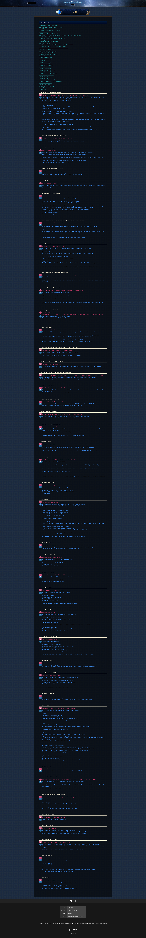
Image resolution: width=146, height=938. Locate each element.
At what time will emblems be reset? (49, 30)
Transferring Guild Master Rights (49, 25)
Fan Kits (46, 923)
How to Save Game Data (46, 75)
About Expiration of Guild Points (48, 41)
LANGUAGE (32, 3)
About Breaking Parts (45, 83)
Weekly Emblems (44, 56)
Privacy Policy (91, 923)
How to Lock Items (44, 67)
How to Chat (43, 60)
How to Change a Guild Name (48, 73)
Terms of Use (76, 923)
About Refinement (44, 87)
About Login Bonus (44, 84)
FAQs (50, 923)
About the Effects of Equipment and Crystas (52, 38)
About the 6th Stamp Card (47, 86)
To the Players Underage (101, 923)
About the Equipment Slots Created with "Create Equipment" (57, 44)
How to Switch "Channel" (46, 65)
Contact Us (55, 923)
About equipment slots (45, 57)
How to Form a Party (45, 68)
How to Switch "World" (45, 63)
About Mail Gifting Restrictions (48, 54)
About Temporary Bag (45, 28)
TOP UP (41, 923)
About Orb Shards (44, 43)
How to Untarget (44, 78)
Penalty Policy (83, 923)
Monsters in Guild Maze (46, 49)
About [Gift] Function (45, 36)
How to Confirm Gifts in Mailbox (48, 33)
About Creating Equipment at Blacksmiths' (51, 27)
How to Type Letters (45, 62)
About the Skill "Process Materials (49, 79)
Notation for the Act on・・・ (65, 923)
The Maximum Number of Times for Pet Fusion (53, 46)
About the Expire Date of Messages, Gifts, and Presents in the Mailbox (60, 35)
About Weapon (43, 76)
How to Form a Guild (45, 71)
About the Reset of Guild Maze (48, 51)
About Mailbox (43, 32)
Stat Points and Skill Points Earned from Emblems (53, 48)
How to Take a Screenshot (47, 70)
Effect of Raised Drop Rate (47, 52)
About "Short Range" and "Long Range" (50, 81)
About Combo (43, 89)
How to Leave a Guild (45, 59)
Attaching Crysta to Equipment (48, 40)
